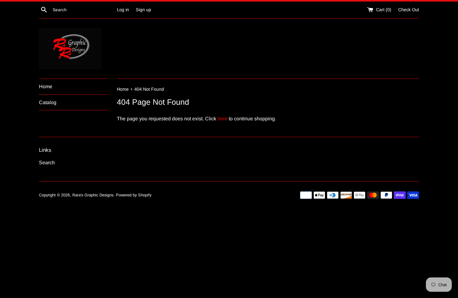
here (222, 118)
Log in (123, 9)
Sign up (143, 9)
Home (45, 86)
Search (47, 162)
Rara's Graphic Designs (92, 195)
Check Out (408, 9)
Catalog (47, 102)
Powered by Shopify (133, 195)
